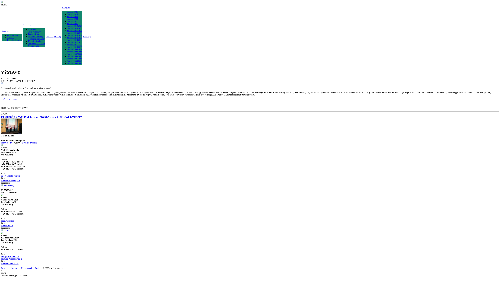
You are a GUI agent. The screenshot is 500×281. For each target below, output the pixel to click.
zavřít (3, 273)
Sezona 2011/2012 (74, 45)
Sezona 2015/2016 (74, 35)
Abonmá (49, 36)
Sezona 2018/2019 (74, 28)
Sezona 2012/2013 (74, 42)
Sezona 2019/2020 (74, 26)
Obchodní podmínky (36, 43)
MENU (4, 5)
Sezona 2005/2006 (74, 59)
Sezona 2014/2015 (74, 38)
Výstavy (10, 38)
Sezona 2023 (72, 19)
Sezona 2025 (72, 14)
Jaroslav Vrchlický (35, 36)
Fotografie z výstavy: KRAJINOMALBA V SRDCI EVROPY (42, 116)
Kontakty (87, 36)
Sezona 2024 (72, 16)
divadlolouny (8, 185)
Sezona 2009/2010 (74, 49)
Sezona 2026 (72, 12)
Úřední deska (33, 46)
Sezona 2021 (72, 24)
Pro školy (57, 36)
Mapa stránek (26, 268)
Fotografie (66, 7)
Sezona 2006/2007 (74, 56)
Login (37, 268)
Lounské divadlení (14, 40)
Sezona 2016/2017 (74, 33)
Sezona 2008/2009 (74, 52)
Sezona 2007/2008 (74, 54)
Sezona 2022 (72, 21)
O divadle (27, 25)
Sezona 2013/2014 (74, 40)
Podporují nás (33, 34)
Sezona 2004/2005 (74, 61)
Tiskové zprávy (34, 32)
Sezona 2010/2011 (74, 47)
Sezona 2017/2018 (74, 31)
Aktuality (32, 29)
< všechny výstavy (9, 99)
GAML (6, 230)
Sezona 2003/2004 (74, 63)
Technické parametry (36, 39)
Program (5, 31)
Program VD (12, 35)
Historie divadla (34, 41)
